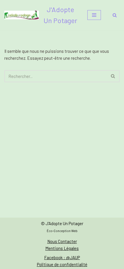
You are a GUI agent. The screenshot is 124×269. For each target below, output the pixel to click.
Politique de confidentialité (62, 264)
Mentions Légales (62, 248)
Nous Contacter (62, 241)
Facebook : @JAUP (62, 257)
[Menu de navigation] (94, 15)
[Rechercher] (114, 15)
